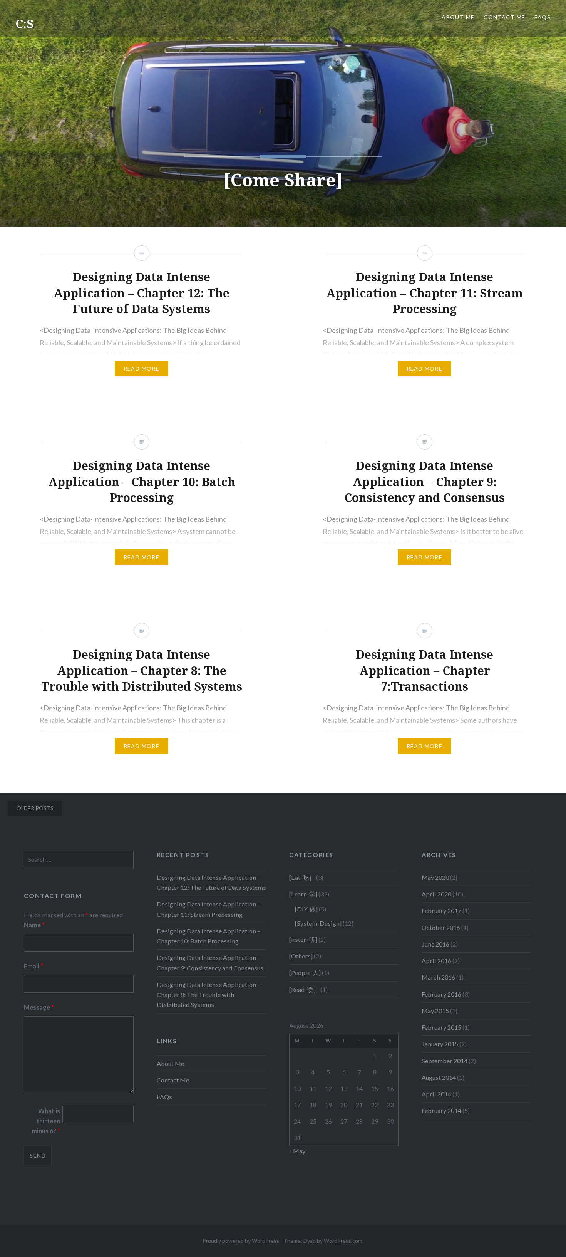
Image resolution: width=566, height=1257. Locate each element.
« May (297, 1151)
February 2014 (441, 1110)
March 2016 (438, 977)
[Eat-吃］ (302, 877)
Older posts (35, 808)
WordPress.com (343, 1240)
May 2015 (435, 1010)
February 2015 (441, 1027)
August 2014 (439, 1077)
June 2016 (435, 944)
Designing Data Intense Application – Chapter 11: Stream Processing (208, 909)
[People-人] (305, 972)
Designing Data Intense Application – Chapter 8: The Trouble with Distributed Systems (208, 994)
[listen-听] (303, 939)
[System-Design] (318, 923)
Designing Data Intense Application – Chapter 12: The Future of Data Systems (211, 882)
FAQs (542, 17)
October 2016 (441, 927)
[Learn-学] (303, 894)
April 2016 (436, 960)
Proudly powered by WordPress (241, 1240)
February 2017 (441, 910)
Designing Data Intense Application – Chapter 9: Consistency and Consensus (210, 962)
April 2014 (436, 1094)
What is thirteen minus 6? (46, 1120)
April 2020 (436, 894)
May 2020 (435, 877)
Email (33, 966)
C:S (24, 24)
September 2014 (444, 1060)
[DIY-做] (306, 909)
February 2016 (441, 994)
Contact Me (504, 17)
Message (39, 1007)
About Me (458, 17)
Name (34, 924)
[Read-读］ (304, 989)
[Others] (301, 956)
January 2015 (440, 1043)
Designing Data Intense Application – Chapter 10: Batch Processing (208, 936)
